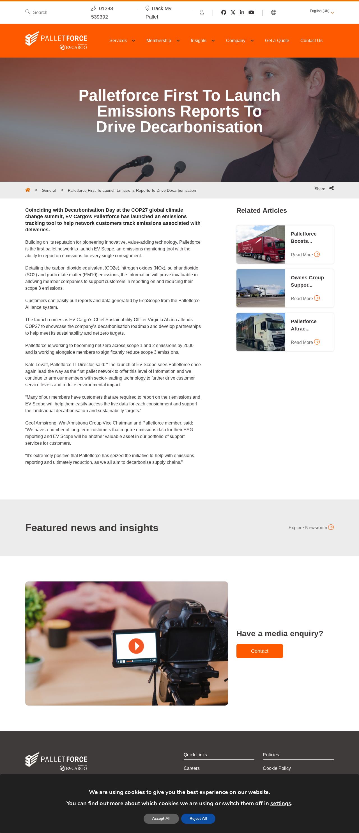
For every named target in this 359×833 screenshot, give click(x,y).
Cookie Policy (277, 768)
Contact (259, 651)
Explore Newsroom (308, 527)
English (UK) (320, 11)
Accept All (161, 818)
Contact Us (311, 40)
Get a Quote (277, 40)
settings (280, 803)
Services (118, 40)
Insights (198, 40)
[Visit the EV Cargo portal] (202, 12)
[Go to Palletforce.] (27, 190)
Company (235, 40)
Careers (192, 768)
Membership (158, 40)
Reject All (198, 818)
